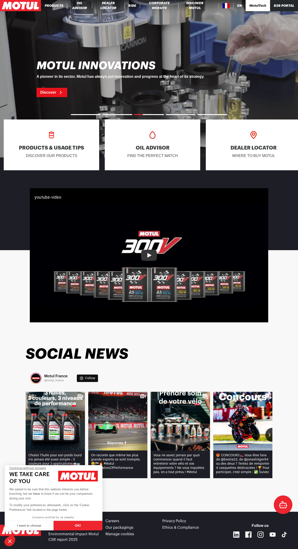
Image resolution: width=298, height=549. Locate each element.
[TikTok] (284, 534)
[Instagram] (260, 534)
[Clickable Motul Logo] (20, 5)
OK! (78, 525)
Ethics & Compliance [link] (180, 527)
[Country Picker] (226, 5)
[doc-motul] (283, 504)
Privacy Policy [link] (174, 521)
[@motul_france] (36, 378)
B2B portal (284, 5)
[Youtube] (272, 534)
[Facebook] (248, 534)
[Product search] (215, 5)
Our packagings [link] (119, 527)
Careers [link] (112, 521)
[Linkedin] (236, 534)
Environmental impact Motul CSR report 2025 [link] (73, 537)
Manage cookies (119, 534)
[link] (132, 5)
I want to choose (29, 525)
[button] (9, 541)
